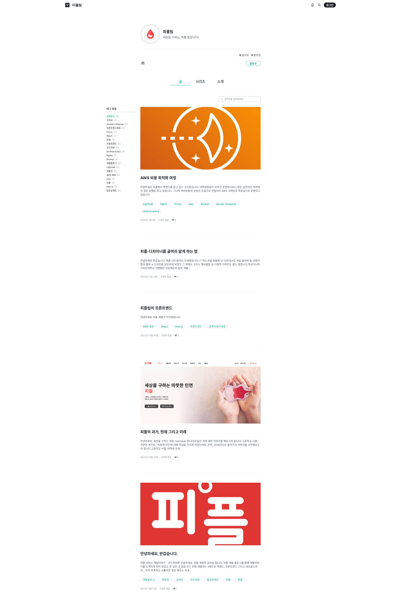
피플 (109, 182)
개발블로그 (112, 163)
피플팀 (168, 31)
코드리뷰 (111, 147)
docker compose (115, 124)
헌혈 (109, 139)
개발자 (110, 171)
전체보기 (111, 116)
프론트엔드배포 (114, 128)
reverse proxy (114, 151)
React (109, 135)
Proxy (109, 132)
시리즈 (200, 82)
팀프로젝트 (112, 190)
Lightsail (111, 167)
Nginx (110, 155)
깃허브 (110, 120)
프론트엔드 (112, 143)
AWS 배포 (111, 175)
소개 (220, 82)
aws (109, 178)
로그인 (329, 5)
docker (110, 159)
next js (110, 186)
